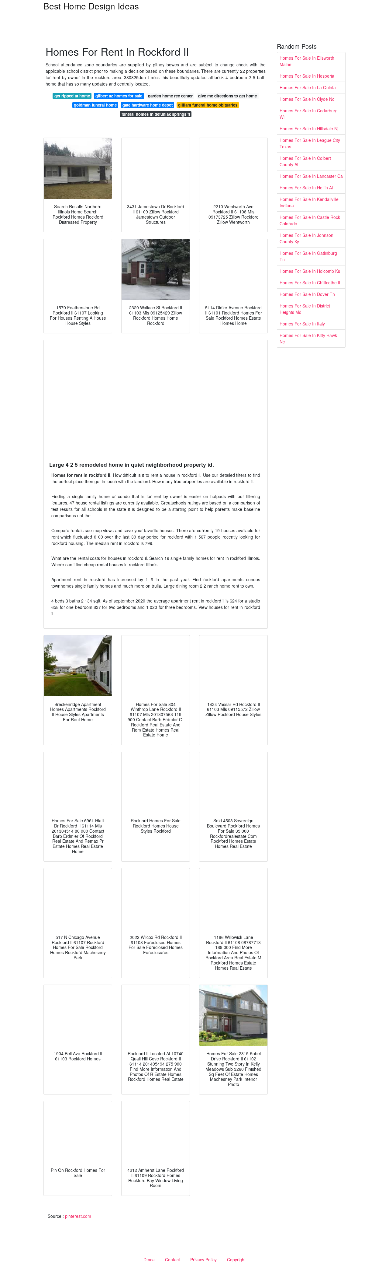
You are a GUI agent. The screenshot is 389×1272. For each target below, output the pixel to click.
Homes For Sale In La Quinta (308, 87)
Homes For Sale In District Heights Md (305, 309)
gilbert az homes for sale (118, 96)
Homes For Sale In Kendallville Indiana (309, 202)
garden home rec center (170, 96)
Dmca (149, 1259)
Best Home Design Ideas (91, 5)
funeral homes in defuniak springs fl (156, 114)
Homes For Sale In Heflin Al (306, 187)
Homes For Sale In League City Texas (310, 143)
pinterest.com (78, 1216)
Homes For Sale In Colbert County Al (305, 161)
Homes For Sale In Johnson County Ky (306, 238)
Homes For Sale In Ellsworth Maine (307, 61)
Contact (172, 1259)
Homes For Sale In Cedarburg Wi (309, 113)
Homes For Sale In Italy (302, 324)
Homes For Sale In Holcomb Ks (310, 271)
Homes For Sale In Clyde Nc (307, 99)
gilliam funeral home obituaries (207, 105)
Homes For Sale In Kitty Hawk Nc (308, 338)
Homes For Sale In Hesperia (307, 76)
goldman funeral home (95, 105)
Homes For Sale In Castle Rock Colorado (310, 220)
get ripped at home (72, 96)
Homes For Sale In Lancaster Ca (311, 176)
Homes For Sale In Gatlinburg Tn (308, 256)
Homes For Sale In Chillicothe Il (310, 282)
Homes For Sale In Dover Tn (307, 294)
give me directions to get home (227, 96)
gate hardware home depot (147, 105)
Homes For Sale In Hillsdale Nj (309, 128)
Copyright (236, 1259)
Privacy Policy (203, 1259)
